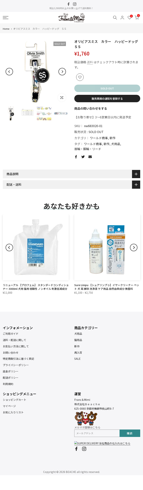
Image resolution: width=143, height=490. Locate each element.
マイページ (9, 406)
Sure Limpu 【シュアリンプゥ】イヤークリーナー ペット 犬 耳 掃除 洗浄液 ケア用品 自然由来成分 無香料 (106, 287)
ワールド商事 (99, 138)
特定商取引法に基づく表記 (18, 358)
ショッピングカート (14, 399)
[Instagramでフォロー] (74, 4)
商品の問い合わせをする (90, 108)
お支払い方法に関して (16, 346)
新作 (112, 138)
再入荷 (78, 352)
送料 (90, 62)
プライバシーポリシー (16, 365)
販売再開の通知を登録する (107, 98)
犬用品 (115, 144)
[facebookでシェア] (76, 156)
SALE (77, 358)
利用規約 (8, 384)
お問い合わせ (10, 352)
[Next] (62, 71)
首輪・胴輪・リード (87, 149)
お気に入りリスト (13, 412)
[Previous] (9, 71)
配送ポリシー (10, 377)
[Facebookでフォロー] (68, 4)
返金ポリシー (10, 371)
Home (6, 28)
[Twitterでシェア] (83, 156)
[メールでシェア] (90, 156)
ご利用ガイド (10, 333)
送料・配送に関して (14, 340)
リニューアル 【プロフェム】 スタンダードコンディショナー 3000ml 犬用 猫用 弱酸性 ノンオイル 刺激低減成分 (36, 287)
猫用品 (78, 340)
